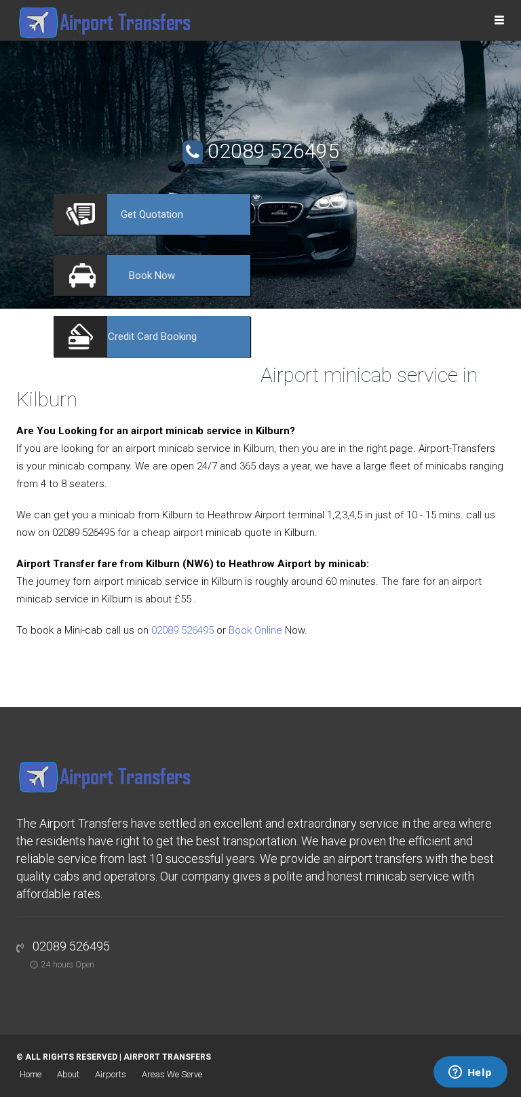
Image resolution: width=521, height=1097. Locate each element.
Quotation (152, 214)
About (68, 1074)
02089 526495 (273, 151)
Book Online (255, 630)
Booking (152, 336)
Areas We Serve (172, 1074)
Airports (110, 1074)
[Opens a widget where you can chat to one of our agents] (470, 1073)
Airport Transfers (167, 1057)
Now (152, 275)
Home (30, 1074)
